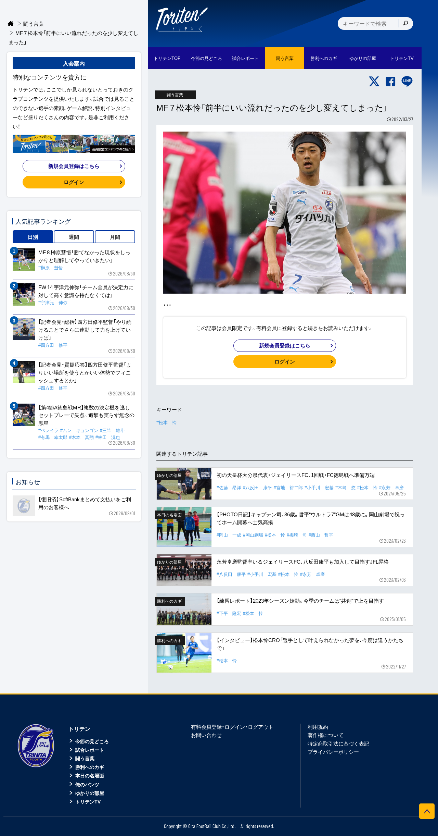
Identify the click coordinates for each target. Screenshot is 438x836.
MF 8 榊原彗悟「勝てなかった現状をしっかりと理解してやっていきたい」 (84, 256)
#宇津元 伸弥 (52, 302)
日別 (33, 237)
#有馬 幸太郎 (52, 437)
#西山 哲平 (321, 534)
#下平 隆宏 (229, 613)
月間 (115, 237)
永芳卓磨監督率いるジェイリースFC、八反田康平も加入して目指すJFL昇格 (303, 561)
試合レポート (89, 749)
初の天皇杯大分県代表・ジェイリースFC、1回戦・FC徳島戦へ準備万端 (296, 475)
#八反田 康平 (257, 487)
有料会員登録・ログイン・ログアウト (232, 726)
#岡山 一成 (229, 534)
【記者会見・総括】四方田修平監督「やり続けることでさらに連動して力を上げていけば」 (84, 329)
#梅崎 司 (297, 534)
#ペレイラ (48, 430)
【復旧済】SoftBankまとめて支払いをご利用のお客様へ (84, 503)
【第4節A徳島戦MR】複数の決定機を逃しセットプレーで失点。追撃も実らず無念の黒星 (86, 415)
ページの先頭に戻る (427, 811)
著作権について (326, 735)
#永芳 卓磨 (391, 487)
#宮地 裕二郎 (288, 487)
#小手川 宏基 (319, 487)
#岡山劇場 (253, 534)
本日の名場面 (89, 775)
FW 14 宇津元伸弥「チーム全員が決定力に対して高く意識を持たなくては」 (85, 291)
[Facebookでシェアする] (390, 81)
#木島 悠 (345, 487)
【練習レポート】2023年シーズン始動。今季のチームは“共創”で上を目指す (300, 600)
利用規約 (318, 726)
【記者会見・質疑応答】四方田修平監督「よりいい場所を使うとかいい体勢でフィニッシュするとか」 (84, 372)
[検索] (405, 23)
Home (11, 23)
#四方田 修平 (52, 345)
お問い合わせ (206, 735)
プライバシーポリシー (333, 751)
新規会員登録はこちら (284, 345)
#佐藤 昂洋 (229, 487)
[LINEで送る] (407, 81)
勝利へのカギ (89, 766)
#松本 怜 (166, 422)
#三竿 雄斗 (112, 430)
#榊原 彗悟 (50, 267)
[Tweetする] (374, 81)
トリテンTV (88, 801)
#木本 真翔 (81, 437)
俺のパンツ (87, 784)
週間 (74, 237)
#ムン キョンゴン (79, 430)
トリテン (79, 728)
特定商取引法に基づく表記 (338, 743)
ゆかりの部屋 (89, 792)
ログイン (284, 361)
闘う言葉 (285, 58)
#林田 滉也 (107, 437)
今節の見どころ (92, 741)
